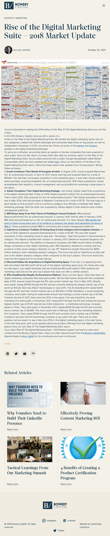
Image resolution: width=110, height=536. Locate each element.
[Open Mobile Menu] (104, 5)
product (93, 145)
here (57, 161)
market (80, 145)
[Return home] (16, 5)
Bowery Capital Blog (95, 333)
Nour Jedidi (28, 336)
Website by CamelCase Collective (91, 525)
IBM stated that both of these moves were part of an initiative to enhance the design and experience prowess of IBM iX (53, 223)
